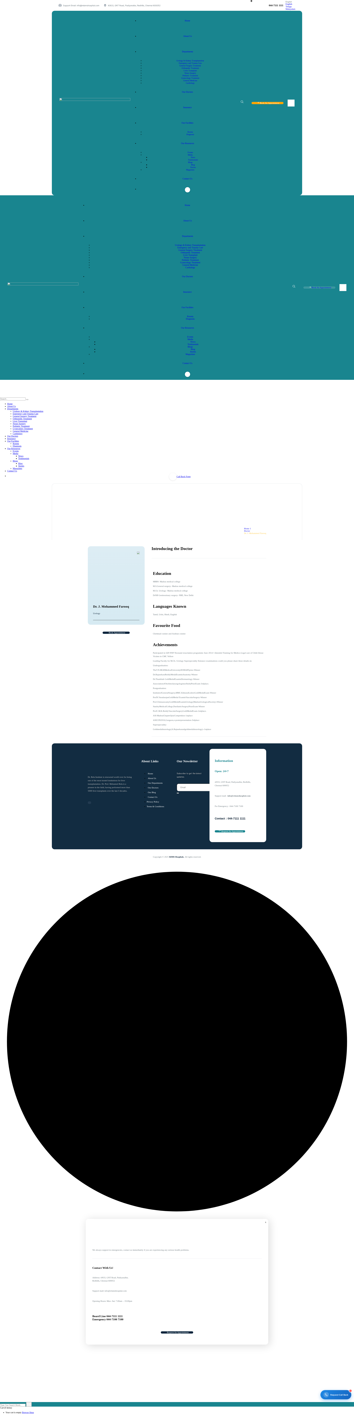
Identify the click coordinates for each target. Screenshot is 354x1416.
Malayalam (290, 9)
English (289, 4)
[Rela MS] (35, 387)
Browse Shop (28, 1412)
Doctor (247, 531)
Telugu (289, 6)
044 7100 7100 (256, 7)
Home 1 (247, 528)
